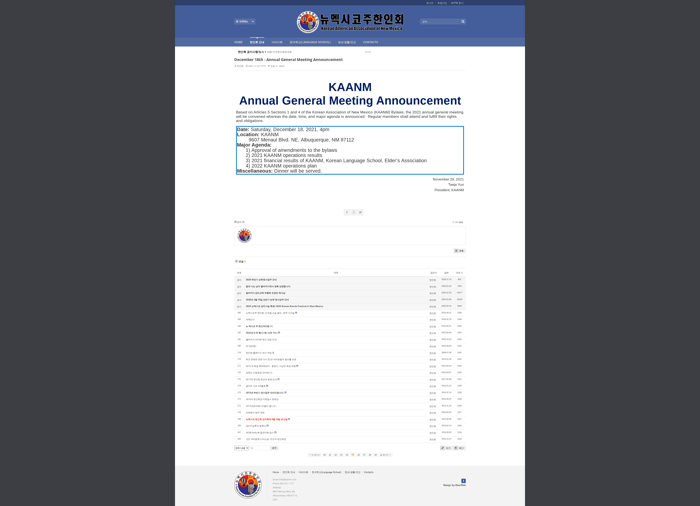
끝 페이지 (384, 455)
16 (358, 455)
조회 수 (459, 272)
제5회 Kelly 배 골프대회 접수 (260, 432)
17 (364, 455)
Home (238, 42)
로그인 (429, 3)
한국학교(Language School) (310, 42)
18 (370, 455)
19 (375, 455)
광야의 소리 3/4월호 (256, 385)
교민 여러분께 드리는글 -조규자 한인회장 (266, 439)
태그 (461, 448)
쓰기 (448, 448)
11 (330, 455)
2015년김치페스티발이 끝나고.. (261, 405)
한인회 (240, 66)
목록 (461, 250)
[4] (271, 326)
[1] (270, 372)
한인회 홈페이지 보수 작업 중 (260, 352)
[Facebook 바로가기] (463, 480)
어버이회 (277, 42)
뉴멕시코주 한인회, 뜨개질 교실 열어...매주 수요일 (270, 312)
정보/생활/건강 (347, 42)
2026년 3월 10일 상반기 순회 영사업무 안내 (267, 299)
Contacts (370, 42)
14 (347, 455)
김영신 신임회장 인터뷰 (257, 372)
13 (341, 455)
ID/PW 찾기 (457, 3)
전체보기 (244, 21)
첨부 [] (240, 222)
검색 (274, 447)
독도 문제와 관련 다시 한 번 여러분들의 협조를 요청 (271, 359)
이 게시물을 (457, 222)
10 (324, 455)
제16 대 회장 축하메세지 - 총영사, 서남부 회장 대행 (271, 366)
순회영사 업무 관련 (255, 412)
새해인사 (250, 319)
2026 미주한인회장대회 (279, 52)
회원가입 (442, 3)
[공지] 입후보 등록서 (256, 425)
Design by (454, 485)
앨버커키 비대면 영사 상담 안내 (261, 339)
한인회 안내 (257, 42)
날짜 (446, 272)
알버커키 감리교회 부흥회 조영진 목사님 (265, 292)
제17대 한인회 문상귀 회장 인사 (261, 379)
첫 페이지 (315, 455)
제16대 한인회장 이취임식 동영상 (262, 399)
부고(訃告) (251, 346)
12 (336, 455)
